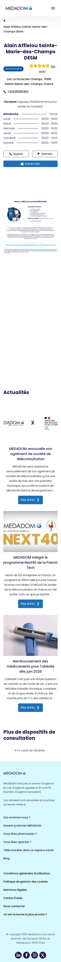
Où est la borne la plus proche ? (25, 914)
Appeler (18, 154)
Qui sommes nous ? (16, 817)
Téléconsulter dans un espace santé (28, 850)
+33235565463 (17, 91)
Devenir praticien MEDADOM (22, 826)
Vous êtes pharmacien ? (20, 834)
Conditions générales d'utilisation (26, 873)
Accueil (4, 21)
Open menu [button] (53, 8)
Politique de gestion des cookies (25, 882)
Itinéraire (47, 154)
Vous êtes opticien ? (17, 842)
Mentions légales (15, 890)
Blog (6, 858)
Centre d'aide (12, 898)
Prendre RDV (32, 164)
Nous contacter (14, 906)
